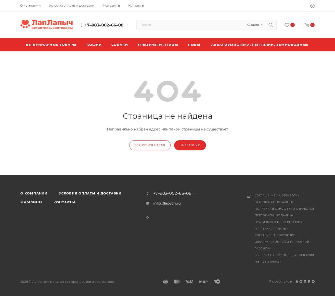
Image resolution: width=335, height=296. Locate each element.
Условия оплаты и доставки (90, 193)
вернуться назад (150, 145)
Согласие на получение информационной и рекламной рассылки (282, 242)
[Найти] (271, 25)
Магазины (31, 202)
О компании (34, 193)
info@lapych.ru (167, 203)
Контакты (64, 202)
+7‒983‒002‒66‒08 (104, 25)
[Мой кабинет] (312, 6)
